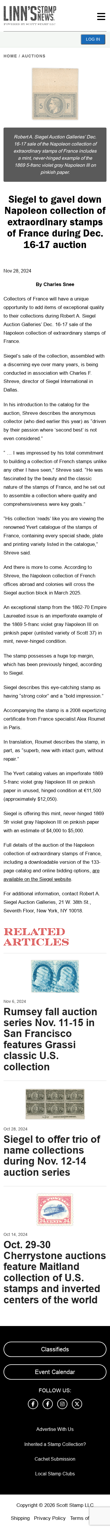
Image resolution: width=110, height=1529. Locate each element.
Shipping (20, 1518)
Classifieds (55, 1349)
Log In (93, 39)
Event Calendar (55, 1372)
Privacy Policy (50, 1518)
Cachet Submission (55, 1459)
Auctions (33, 56)
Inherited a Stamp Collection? (55, 1444)
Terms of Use (84, 1518)
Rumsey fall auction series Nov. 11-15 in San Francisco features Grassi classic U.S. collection (50, 1039)
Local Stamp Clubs (55, 1473)
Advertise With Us (55, 1429)
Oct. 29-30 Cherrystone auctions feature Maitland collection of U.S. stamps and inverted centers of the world (55, 1272)
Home (10, 56)
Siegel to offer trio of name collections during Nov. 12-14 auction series (52, 1156)
